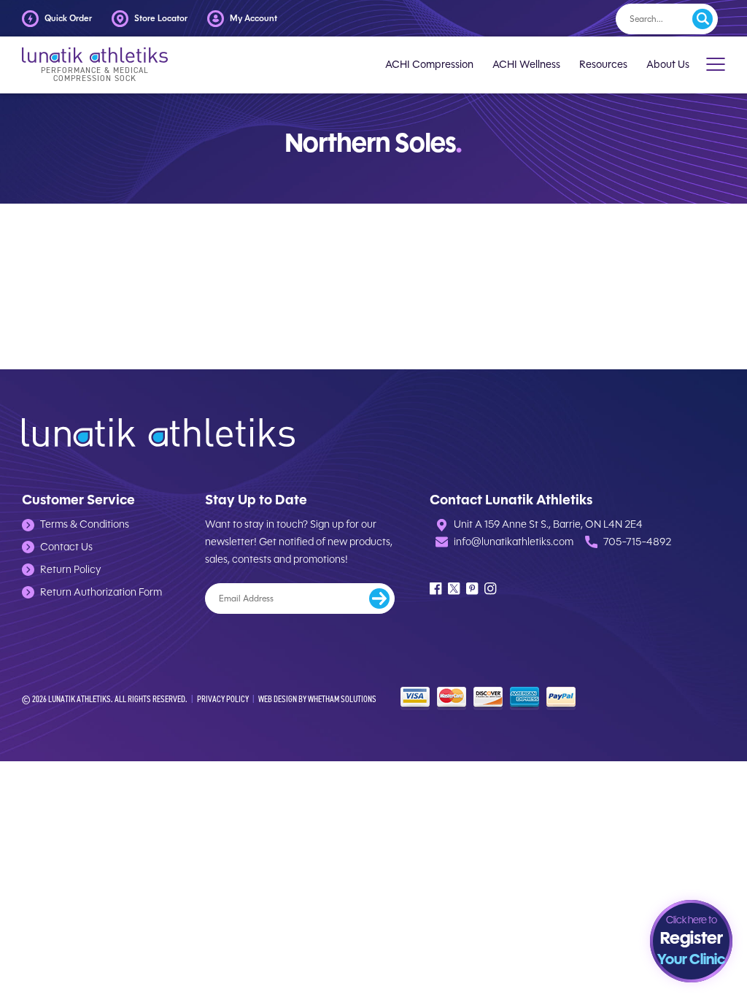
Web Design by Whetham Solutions (317, 698)
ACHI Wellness (526, 64)
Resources (603, 64)
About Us (667, 64)
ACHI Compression (429, 64)
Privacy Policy (223, 698)
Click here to (691, 941)
